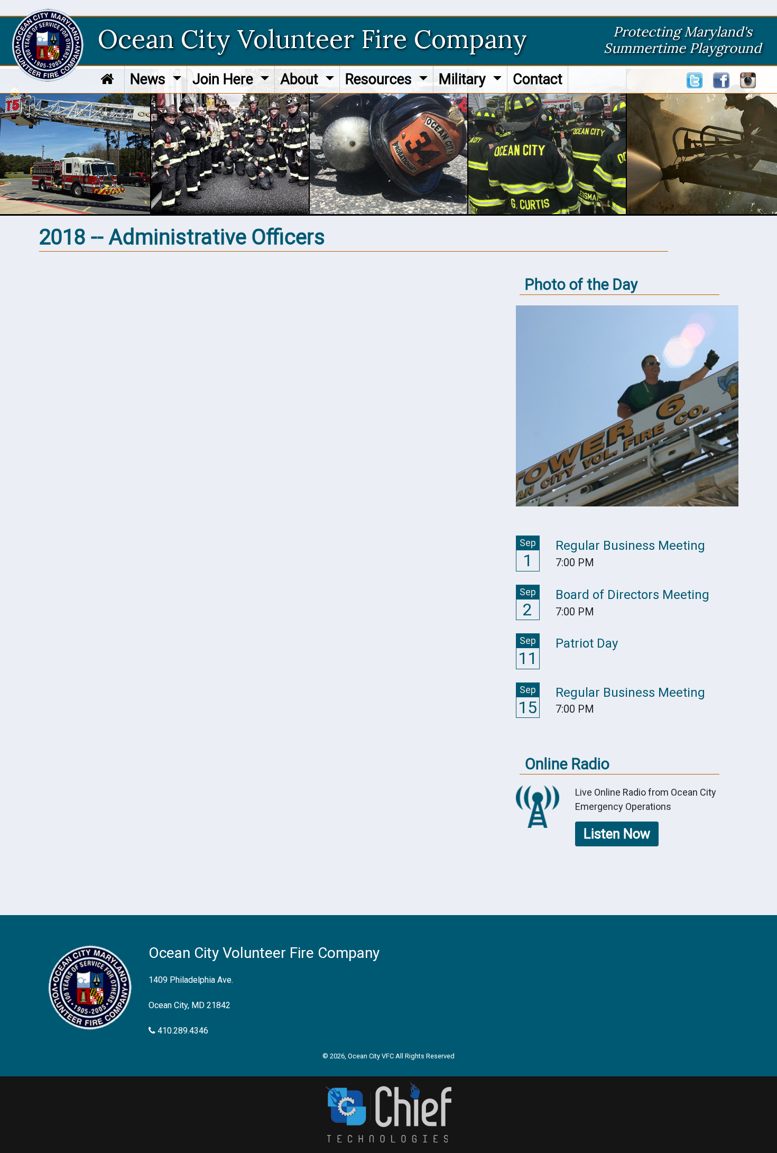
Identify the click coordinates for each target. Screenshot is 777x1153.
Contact (537, 79)
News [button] (149, 79)
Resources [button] (380, 79)
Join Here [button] (224, 79)
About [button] (301, 79)
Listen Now (617, 834)
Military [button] (464, 79)
